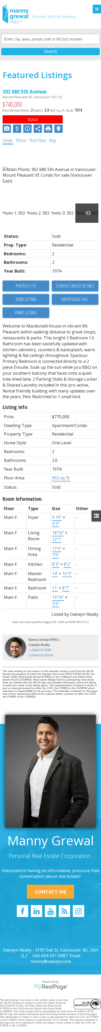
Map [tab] (52, 140)
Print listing (26, 312)
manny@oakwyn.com (50, 961)
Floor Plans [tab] (38, 140)
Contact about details (75, 286)
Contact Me (50, 892)
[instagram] (78, 911)
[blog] (64, 911)
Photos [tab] (21, 140)
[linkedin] (36, 911)
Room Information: (22, 498)
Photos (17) (26, 286)
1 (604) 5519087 (40, 650)
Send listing (26, 299)
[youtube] (50, 911)
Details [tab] (8, 140)
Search (50, 51)
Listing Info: (15, 407)
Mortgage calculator (75, 299)
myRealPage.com (50, 987)
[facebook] (22, 911)
